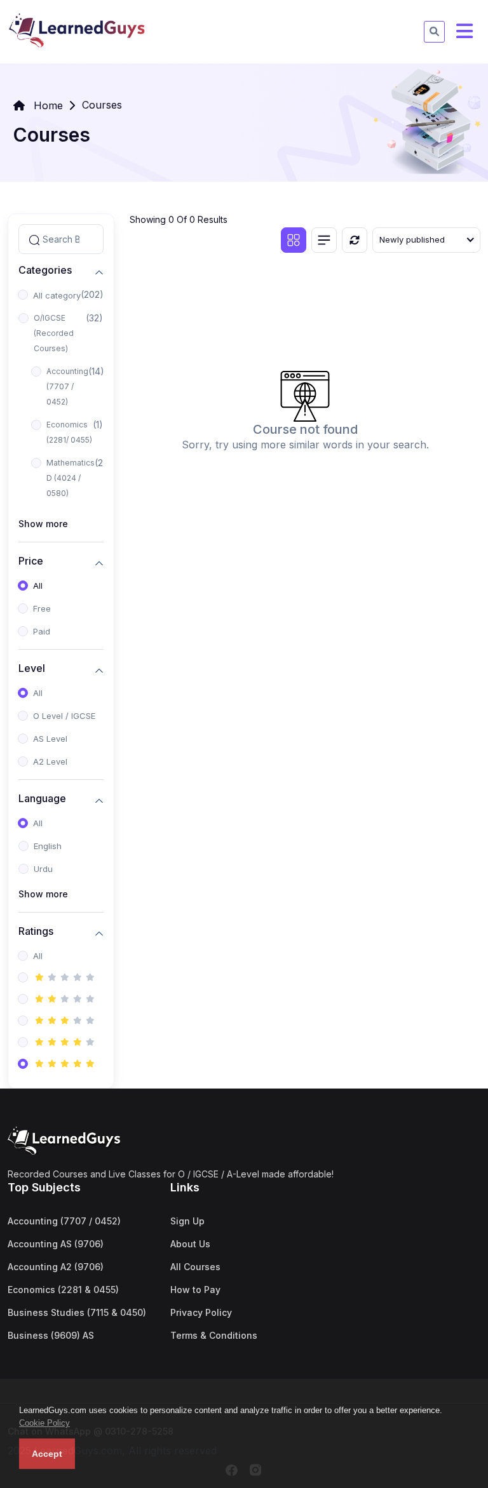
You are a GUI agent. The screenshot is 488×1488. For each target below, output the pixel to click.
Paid (41, 631)
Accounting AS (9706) (56, 1243)
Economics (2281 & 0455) (63, 1289)
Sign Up (187, 1221)
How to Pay (195, 1289)
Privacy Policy (201, 1312)
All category (57, 295)
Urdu (43, 869)
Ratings (35, 931)
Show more (43, 523)
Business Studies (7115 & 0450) (77, 1312)
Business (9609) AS (51, 1335)
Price (30, 561)
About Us (190, 1243)
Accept (47, 1454)
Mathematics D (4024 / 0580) (70, 478)
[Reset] (354, 240)
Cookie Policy (44, 1423)
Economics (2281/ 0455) (69, 432)
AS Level (50, 739)
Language (42, 799)
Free (42, 608)
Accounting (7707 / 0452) (67, 386)
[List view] (324, 240)
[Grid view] (293, 240)
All (38, 585)
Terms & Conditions (213, 1335)
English (48, 846)
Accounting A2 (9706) (56, 1266)
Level (31, 668)
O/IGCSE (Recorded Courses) (54, 333)
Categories (45, 270)
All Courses (195, 1266)
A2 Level (50, 761)
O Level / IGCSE (64, 716)
